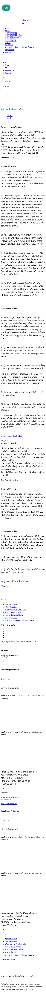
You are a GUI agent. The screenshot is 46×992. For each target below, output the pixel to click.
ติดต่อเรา (8, 52)
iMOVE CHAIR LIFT (13, 37)
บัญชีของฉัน (9, 50)
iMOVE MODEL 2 (12, 33)
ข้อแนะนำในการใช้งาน (14, 615)
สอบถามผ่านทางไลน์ (9, 804)
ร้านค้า (7, 31)
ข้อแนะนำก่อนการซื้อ (13, 612)
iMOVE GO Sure (11, 39)
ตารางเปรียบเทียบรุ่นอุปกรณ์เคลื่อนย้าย (19, 47)
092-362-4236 (18, 679)
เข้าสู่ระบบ (24, 20)
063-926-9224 (27, 688)
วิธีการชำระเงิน (11, 604)
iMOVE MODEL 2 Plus (13, 35)
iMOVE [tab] (10, 116)
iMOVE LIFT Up (11, 41)
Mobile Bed (9, 45)
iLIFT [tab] (9, 118)
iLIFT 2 (7, 43)
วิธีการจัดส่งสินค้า (12, 607)
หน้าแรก (8, 28)
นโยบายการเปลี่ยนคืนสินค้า (15, 610)
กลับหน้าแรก (5, 441)
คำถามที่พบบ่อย (11, 618)
